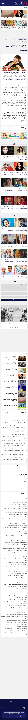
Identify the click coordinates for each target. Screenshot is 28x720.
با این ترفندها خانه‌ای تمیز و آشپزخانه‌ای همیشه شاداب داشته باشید (14, 529)
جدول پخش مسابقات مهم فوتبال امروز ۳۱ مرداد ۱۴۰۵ (16, 622)
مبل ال (25, 481)
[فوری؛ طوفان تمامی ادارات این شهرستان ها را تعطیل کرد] (7, 13)
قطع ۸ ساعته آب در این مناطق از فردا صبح (18, 564)
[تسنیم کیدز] (14, 136)
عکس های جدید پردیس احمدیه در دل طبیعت (7, 229)
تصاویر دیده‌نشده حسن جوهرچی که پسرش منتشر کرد (7, 245)
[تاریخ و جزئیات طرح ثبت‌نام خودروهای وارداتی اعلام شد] (22, 364)
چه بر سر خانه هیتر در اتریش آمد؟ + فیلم (19, 573)
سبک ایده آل (24, 472)
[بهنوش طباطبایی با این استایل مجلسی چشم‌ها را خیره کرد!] (7, 150)
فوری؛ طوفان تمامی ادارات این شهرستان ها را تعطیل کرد (7, 18)
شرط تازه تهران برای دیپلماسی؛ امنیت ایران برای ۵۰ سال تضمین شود (10, 358)
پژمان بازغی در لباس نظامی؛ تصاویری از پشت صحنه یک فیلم (7, 207)
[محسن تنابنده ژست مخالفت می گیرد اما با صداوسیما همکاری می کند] (20, 222)
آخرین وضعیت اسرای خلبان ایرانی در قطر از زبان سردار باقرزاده (13, 454)
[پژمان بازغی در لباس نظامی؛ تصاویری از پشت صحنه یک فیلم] (7, 200)
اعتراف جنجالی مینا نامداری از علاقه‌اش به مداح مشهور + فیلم (14, 427)
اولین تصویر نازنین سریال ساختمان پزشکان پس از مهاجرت (14, 443)
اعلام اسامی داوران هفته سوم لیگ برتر (10, 405)
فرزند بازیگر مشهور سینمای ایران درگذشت (7, 276)
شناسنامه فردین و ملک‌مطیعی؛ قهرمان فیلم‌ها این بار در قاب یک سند (7, 174)
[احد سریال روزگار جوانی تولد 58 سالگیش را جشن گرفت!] (7, 253)
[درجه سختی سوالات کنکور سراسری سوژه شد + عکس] (22, 382)
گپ (25, 708)
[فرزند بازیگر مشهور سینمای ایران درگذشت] (7, 270)
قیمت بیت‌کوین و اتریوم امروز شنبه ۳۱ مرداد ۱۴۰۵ (17, 550)
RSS (11, 702)
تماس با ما (16, 702)
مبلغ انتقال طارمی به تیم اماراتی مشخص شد (18, 538)
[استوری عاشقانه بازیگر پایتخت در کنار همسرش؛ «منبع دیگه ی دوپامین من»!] (20, 253)
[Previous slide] (2, 313)
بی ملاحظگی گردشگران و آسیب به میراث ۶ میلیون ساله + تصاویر (15, 584)
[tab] (17, 327)
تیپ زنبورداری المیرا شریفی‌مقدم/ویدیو (18, 434)
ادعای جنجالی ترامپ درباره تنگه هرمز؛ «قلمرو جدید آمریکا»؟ (16, 516)
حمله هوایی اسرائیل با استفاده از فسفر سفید (18, 593)
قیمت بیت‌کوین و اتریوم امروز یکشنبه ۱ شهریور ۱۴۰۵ (17, 514)
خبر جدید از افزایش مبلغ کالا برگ (20, 577)
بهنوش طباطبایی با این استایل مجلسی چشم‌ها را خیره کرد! (7, 157)
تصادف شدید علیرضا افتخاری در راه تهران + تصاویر (21, 18)
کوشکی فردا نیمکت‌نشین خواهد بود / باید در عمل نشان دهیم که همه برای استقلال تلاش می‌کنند (10, 394)
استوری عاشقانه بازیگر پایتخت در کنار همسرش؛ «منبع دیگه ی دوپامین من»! (21, 261)
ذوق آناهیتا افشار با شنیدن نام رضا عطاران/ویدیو (17, 605)
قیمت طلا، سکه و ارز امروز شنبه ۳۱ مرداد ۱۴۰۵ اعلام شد (16, 582)
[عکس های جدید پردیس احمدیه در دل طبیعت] (7, 222)
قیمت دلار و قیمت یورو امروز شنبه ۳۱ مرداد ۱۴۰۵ (20, 28)
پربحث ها (4, 412)
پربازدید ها (22, 412)
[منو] (3, 3)
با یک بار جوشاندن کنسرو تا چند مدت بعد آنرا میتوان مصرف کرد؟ (15, 580)
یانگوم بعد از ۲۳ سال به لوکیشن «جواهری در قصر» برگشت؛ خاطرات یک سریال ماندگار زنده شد (21, 191)
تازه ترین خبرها (24, 479)
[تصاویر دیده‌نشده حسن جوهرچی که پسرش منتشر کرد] (7, 239)
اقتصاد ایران (24, 470)
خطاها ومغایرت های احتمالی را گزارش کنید (18, 552)
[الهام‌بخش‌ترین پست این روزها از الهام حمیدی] (20, 239)
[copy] (25, 128)
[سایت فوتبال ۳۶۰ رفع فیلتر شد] (22, 388)
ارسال (14, 300)
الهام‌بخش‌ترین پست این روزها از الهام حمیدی (21, 245)
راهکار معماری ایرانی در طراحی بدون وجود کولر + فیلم (17, 575)
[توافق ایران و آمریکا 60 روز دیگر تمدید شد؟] (14, 313)
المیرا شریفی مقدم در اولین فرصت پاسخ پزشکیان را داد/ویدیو (13, 440)
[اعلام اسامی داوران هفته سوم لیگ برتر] (22, 405)
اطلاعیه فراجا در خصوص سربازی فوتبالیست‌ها (18, 599)
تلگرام (21, 708)
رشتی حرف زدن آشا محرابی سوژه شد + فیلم (18, 569)
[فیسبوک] (7, 128)
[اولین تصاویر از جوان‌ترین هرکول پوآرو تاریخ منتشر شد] (7, 182)
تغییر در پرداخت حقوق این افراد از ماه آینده (18, 610)
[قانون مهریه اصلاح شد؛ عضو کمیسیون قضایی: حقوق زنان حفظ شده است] (22, 370)
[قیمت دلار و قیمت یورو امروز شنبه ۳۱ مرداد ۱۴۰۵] (20, 23)
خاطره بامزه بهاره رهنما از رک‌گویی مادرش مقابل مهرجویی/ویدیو (15, 630)
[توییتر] (2, 128)
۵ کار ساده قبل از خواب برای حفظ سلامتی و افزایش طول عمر (15, 527)
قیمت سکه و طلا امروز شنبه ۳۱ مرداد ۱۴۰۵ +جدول (7, 28)
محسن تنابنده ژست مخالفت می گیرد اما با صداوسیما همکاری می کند (21, 230)
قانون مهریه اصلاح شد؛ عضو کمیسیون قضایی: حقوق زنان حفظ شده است (10, 370)
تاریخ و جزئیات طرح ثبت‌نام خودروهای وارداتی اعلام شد (10, 364)
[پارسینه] (20, 3)
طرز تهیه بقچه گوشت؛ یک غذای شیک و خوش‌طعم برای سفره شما (14, 548)
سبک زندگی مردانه (23, 474)
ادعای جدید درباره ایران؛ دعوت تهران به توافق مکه (17, 525)
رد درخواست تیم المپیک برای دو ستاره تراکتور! (18, 607)
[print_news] (9, 128)
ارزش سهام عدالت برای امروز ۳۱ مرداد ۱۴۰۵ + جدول (17, 562)
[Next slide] (26, 313)
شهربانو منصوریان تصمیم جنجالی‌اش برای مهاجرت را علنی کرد (15, 542)
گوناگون (25, 7)
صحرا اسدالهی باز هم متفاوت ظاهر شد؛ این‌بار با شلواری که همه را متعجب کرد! (21, 158)
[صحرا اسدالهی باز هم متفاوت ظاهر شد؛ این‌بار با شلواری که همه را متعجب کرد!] (20, 150)
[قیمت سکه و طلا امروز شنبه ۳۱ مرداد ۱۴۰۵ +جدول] (7, 23)
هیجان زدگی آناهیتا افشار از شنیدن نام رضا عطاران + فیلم (16, 614)
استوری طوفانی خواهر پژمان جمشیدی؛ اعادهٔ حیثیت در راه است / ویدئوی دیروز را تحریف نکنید (21, 209)
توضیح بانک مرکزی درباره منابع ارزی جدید (19, 588)
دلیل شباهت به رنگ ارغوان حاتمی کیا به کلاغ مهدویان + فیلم (15, 628)
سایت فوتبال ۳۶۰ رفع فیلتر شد (11, 387)
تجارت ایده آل (24, 476)
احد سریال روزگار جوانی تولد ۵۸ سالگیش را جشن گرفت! (7, 260)
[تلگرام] (4, 128)
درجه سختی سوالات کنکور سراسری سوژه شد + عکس (10, 382)
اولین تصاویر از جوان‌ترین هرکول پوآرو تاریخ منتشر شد (7, 189)
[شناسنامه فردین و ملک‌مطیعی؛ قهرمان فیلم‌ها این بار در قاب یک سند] (7, 166)
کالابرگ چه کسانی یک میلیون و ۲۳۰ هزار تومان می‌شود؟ (16, 535)
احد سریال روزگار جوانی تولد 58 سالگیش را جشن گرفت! (15, 445)
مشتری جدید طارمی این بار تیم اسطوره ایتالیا (18, 591)
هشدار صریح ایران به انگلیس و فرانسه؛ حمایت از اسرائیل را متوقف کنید (13, 519)
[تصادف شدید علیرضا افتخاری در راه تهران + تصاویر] (20, 13)
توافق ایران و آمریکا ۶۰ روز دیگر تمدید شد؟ (14, 324)
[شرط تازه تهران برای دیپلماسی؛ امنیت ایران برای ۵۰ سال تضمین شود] (22, 358)
